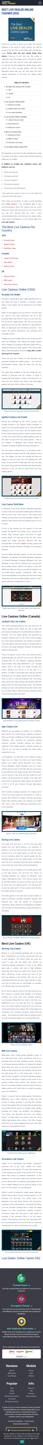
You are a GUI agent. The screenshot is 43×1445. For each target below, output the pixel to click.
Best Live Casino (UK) (13, 132)
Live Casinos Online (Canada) (16, 117)
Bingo (12, 1391)
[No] (40, 1438)
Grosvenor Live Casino (15, 142)
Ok (22, 1442)
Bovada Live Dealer (14, 105)
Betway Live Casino (14, 135)
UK (9, 97)
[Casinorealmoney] (9, 4)
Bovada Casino (9, 240)
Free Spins (12, 1399)
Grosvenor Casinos (11, 284)
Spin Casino (8, 262)
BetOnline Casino (10, 248)
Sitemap (31, 1393)
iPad (31, 1373)
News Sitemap (31, 1396)
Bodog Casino (9, 266)
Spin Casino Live (13, 124)
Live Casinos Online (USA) (15, 102)
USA (9, 90)
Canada (10, 93)
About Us (31, 1388)
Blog (11, 1388)
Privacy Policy (29, 1421)
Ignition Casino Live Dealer (16, 108)
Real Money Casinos (12, 1396)
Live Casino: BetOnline (15, 112)
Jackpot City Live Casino (16, 120)
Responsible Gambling (21, 1424)
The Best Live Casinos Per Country (18, 87)
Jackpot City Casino (11, 258)
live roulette (22, 544)
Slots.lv (11, 1370)
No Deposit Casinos (12, 1401)
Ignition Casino (9, 244)
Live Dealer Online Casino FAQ (16, 147)
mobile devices (11, 204)
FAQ (31, 1391)
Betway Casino (9, 276)
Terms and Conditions (15, 1421)
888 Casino (8, 280)
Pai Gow (12, 1393)
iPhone (31, 1370)
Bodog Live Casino (14, 127)
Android (31, 1376)
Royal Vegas (12, 1376)
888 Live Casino (13, 139)
